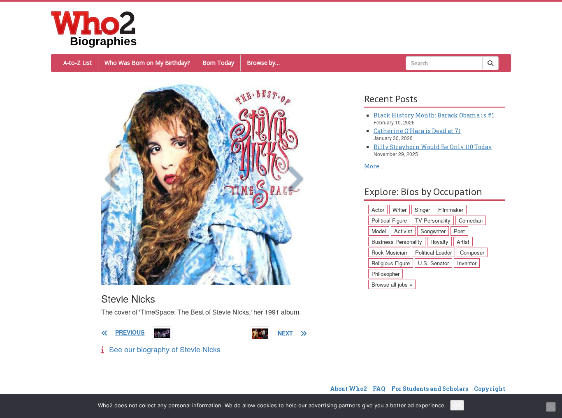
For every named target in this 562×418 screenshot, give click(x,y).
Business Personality (397, 242)
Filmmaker (450, 210)
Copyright (489, 389)
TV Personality (433, 220)
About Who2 (348, 389)
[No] (551, 407)
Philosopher (385, 274)
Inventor (466, 263)
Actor (378, 210)
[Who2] (93, 22)
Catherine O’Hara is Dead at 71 (417, 131)
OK (457, 405)
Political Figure (389, 220)
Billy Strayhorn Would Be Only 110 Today (433, 147)
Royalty (439, 242)
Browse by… (263, 63)
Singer (422, 210)
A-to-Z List (77, 63)
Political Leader (433, 252)
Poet (459, 231)
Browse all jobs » (392, 284)
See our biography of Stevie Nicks (165, 349)
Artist (463, 242)
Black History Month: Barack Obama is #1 (434, 115)
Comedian (471, 220)
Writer (399, 210)
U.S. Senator (433, 263)
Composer (472, 252)
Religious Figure (391, 263)
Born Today (218, 63)
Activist (403, 231)
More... (373, 166)
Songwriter (433, 231)
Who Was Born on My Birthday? (147, 63)
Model (379, 231)
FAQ (379, 389)
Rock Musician (389, 252)
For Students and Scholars (429, 389)
